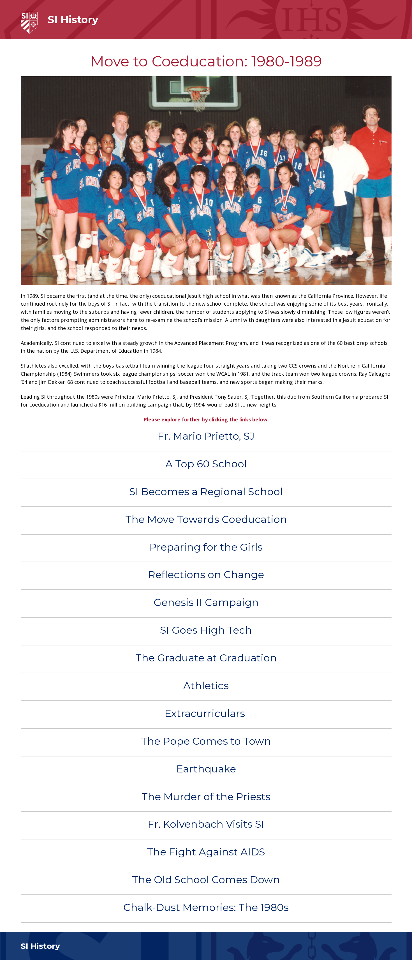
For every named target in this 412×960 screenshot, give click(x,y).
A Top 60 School (206, 464)
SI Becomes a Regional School (206, 491)
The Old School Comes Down (206, 879)
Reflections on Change (206, 574)
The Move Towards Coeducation (206, 519)
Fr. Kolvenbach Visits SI (206, 824)
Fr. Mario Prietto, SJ (206, 436)
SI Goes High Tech (206, 630)
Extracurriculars (206, 713)
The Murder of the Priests (206, 796)
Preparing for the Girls (206, 547)
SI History (73, 19)
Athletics (206, 685)
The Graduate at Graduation (206, 658)
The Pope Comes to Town (206, 741)
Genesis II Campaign (206, 602)
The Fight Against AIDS (206, 852)
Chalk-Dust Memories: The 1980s (206, 907)
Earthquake (206, 769)
